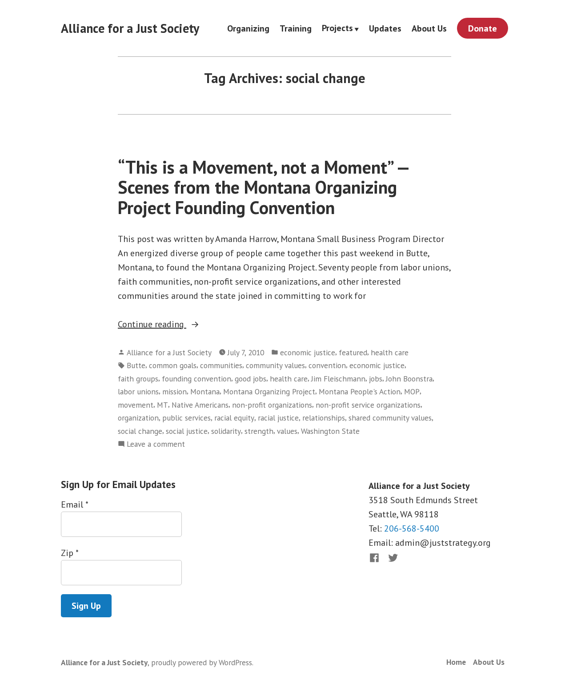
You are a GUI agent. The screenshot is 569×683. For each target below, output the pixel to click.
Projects (337, 28)
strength (258, 431)
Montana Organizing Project (269, 391)
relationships (323, 418)
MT (162, 405)
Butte (136, 365)
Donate (482, 28)
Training (296, 28)
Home (456, 662)
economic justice (307, 352)
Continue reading (175, 324)
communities (221, 365)
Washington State (330, 431)
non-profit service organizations (368, 405)
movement (135, 405)
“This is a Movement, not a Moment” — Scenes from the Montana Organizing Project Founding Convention (263, 187)
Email (74, 504)
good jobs (250, 378)
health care (390, 352)
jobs (375, 378)
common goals (172, 365)
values (287, 431)
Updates (385, 28)
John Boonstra (409, 378)
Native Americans (200, 405)
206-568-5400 (411, 528)
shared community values (390, 418)
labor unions (138, 391)
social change (140, 431)
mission (174, 391)
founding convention (196, 378)
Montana (205, 391)
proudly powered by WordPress (201, 662)
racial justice (278, 418)
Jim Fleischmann (338, 378)
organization (138, 418)
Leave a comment (156, 444)
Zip (69, 553)
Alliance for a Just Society (130, 28)
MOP (412, 391)
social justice (187, 431)
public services (186, 418)
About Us (429, 28)
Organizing (248, 28)
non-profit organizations (272, 405)
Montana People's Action (360, 391)
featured (353, 352)
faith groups (138, 378)
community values (275, 365)
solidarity (226, 431)
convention (327, 365)
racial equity (234, 418)
